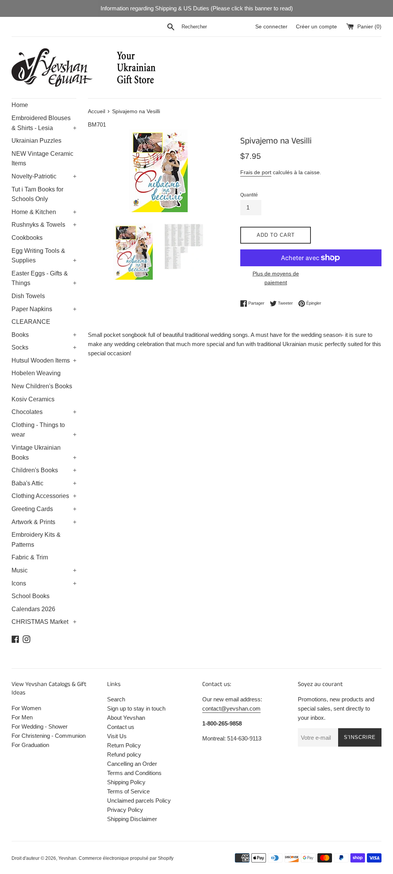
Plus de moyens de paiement (276, 277)
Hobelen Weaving (36, 373)
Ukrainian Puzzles (36, 140)
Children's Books (44, 470)
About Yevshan (126, 717)
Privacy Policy (125, 809)
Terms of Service (128, 791)
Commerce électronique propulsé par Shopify (126, 858)
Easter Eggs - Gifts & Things (44, 278)
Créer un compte (316, 27)
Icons (44, 583)
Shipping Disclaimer (132, 819)
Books (44, 334)
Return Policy (124, 745)
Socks (44, 347)
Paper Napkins (44, 309)
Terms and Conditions (134, 773)
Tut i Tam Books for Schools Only (37, 194)
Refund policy (124, 754)
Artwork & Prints (44, 522)
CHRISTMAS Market (44, 621)
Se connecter (271, 27)
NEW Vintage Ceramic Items (42, 158)
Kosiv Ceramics (33, 399)
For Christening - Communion (49, 735)
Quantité (249, 195)
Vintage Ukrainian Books (44, 452)
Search (116, 699)
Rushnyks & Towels (44, 224)
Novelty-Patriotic (44, 176)
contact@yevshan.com (231, 708)
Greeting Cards (44, 509)
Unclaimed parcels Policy (139, 800)
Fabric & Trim (30, 557)
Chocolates (44, 412)
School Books (31, 596)
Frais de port (255, 172)
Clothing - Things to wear (44, 430)
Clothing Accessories (44, 496)
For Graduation (30, 745)
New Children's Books (42, 386)
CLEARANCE (31, 321)
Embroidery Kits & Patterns (36, 539)
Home (20, 105)
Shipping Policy (126, 782)
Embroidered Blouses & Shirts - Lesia (44, 123)
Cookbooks (27, 237)
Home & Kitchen (44, 212)
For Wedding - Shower (40, 726)
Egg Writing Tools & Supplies (44, 255)
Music (44, 570)
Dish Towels (28, 296)
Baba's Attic (44, 483)
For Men (22, 717)
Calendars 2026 (33, 609)
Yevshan (67, 858)
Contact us (120, 727)
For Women (26, 708)
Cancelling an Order (132, 763)
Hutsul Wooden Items (44, 360)
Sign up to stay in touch (136, 708)
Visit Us (117, 736)
